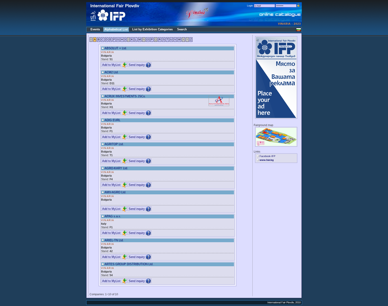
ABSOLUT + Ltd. (116, 48)
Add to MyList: (111, 65)
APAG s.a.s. (113, 216)
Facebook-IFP (267, 156)
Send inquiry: (137, 65)
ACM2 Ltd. (112, 72)
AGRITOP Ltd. (114, 144)
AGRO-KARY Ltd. (116, 168)
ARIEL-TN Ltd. (114, 240)
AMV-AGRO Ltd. (115, 192)
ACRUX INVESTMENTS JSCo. (125, 96)
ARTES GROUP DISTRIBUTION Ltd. (129, 264)
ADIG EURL (112, 120)
